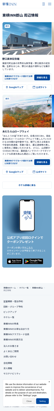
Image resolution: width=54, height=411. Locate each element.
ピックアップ (9, 311)
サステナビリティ (12, 373)
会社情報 (7, 362)
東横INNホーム (9, 287)
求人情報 (7, 368)
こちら (29, 247)
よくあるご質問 (11, 351)
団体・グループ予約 (13, 306)
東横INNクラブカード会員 (16, 334)
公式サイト (41, 87)
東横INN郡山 (37, 287)
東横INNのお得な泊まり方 (16, 328)
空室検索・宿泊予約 (13, 301)
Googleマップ (16, 87)
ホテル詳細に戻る (27, 185)
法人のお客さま (11, 345)
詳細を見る (42, 77)
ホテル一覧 (24, 287)
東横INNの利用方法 (13, 339)
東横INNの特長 (10, 323)
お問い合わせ (9, 356)
